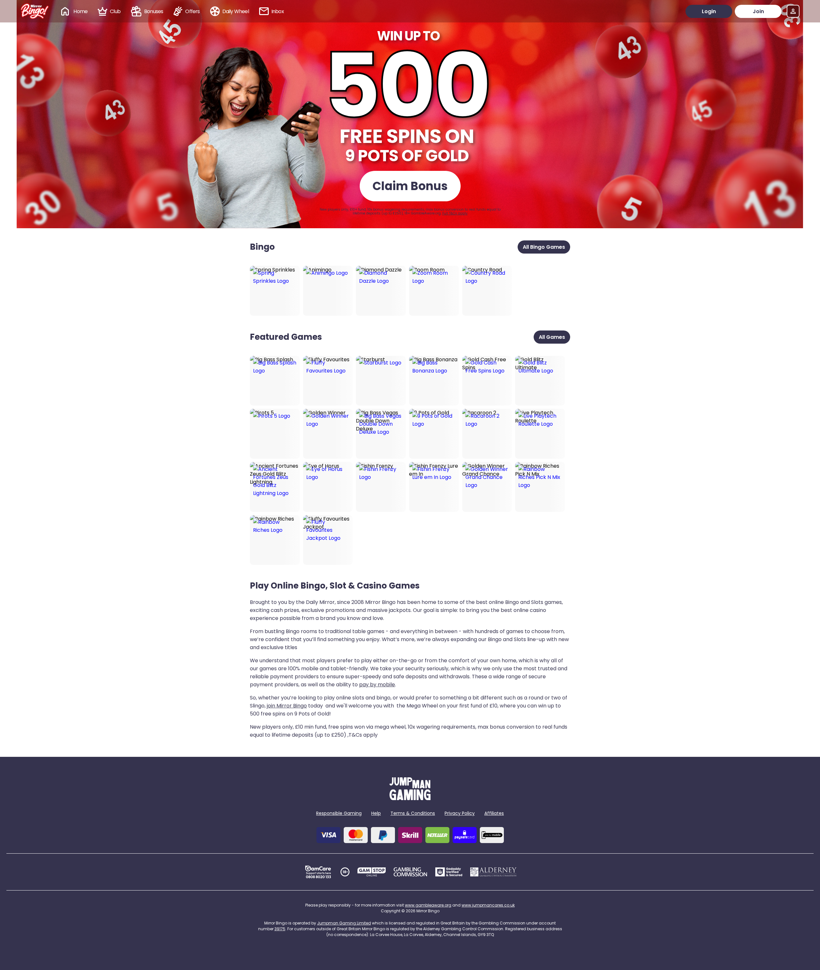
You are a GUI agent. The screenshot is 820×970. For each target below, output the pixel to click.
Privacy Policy (460, 813)
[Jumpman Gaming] (410, 798)
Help (376, 813)
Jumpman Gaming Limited (344, 923)
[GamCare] (318, 872)
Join (758, 11)
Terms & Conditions (412, 813)
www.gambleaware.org (428, 905)
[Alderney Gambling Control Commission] (493, 871)
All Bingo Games (544, 247)
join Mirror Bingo (287, 705)
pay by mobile (377, 684)
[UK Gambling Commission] (410, 871)
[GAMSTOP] (371, 871)
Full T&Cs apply (455, 213)
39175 (280, 929)
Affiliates (494, 813)
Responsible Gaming (339, 813)
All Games (552, 337)
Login (709, 11)
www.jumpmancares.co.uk (488, 905)
